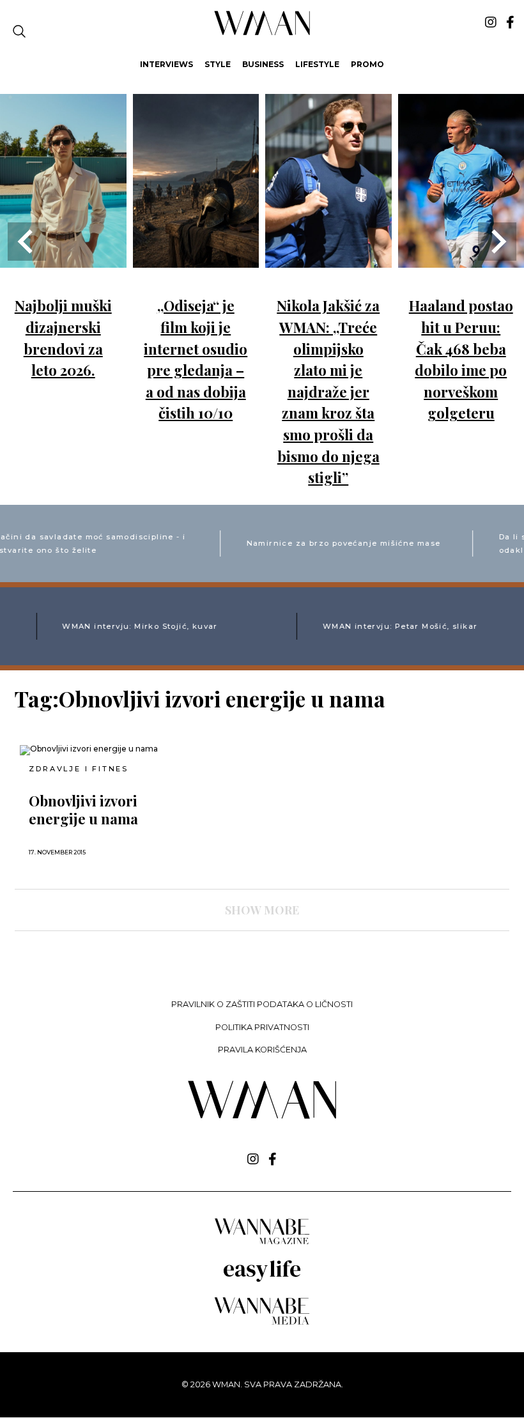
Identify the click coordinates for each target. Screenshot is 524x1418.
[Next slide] (497, 241)
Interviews (166, 64)
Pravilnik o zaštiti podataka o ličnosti (262, 1004)
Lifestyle (317, 64)
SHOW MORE (262, 910)
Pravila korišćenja (262, 1049)
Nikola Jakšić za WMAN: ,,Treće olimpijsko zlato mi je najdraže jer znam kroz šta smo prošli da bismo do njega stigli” (328, 391)
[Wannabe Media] (262, 1322)
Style (217, 64)
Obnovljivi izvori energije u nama (83, 810)
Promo (367, 64)
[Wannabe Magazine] (262, 1243)
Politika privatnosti (262, 1027)
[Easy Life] (262, 1279)
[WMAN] (262, 33)
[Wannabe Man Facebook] (510, 22)
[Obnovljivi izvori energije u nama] (97, 750)
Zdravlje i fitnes (78, 769)
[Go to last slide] (27, 241)
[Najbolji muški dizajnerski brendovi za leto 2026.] (63, 258)
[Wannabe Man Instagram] (491, 22)
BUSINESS (263, 64)
